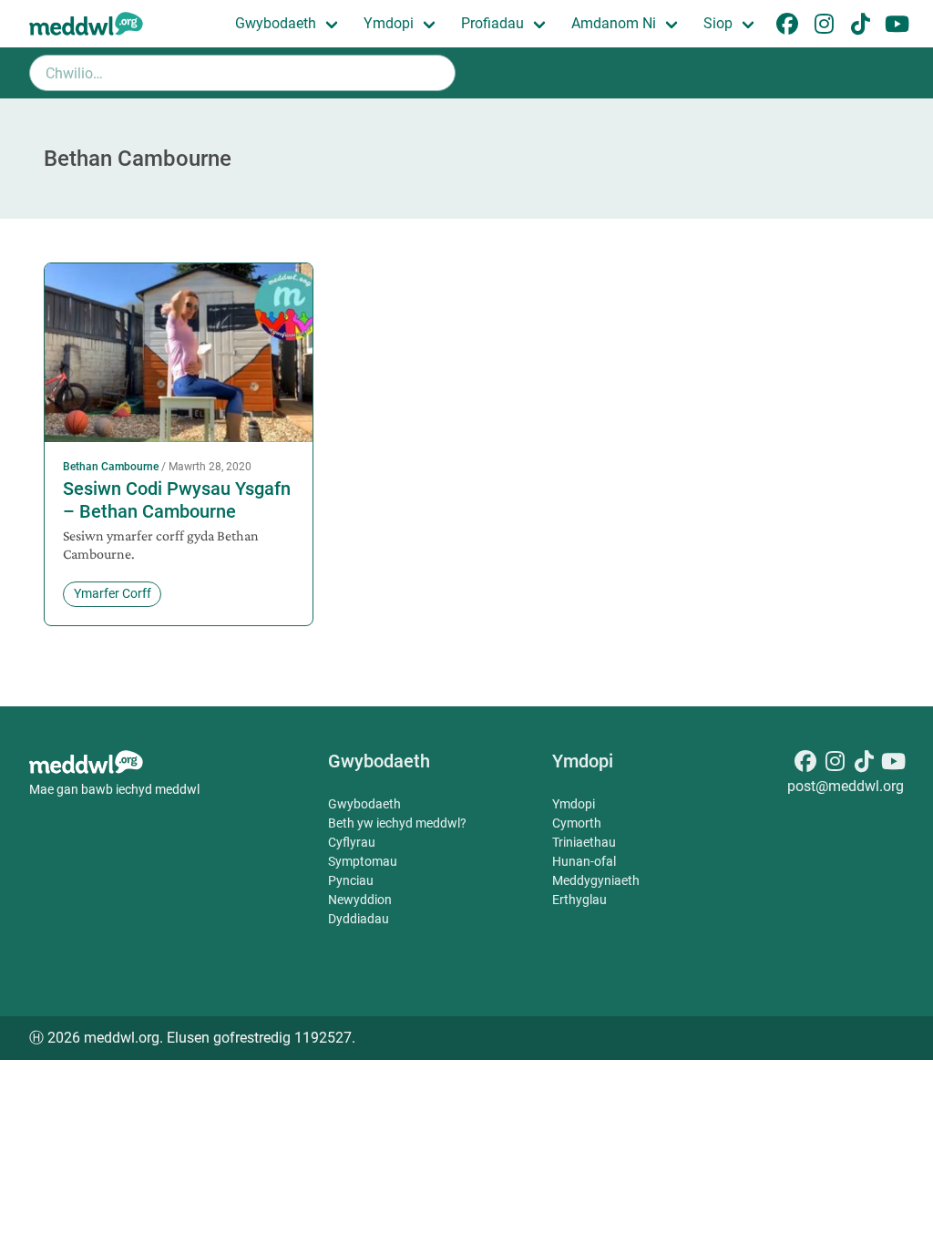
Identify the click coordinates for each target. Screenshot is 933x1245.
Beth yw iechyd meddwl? (397, 823)
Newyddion (360, 899)
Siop (718, 23)
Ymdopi (389, 23)
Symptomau (362, 861)
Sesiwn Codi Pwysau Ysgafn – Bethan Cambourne (177, 500)
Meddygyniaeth (596, 880)
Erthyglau (579, 899)
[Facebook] (805, 764)
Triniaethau (584, 842)
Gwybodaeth (275, 23)
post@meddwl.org (845, 786)
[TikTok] (864, 764)
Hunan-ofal (584, 861)
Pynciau (351, 880)
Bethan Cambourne (111, 466)
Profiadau (492, 23)
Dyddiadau (358, 918)
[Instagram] (835, 764)
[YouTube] (893, 764)
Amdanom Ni (613, 23)
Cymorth (576, 823)
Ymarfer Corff (112, 593)
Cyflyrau (351, 842)
